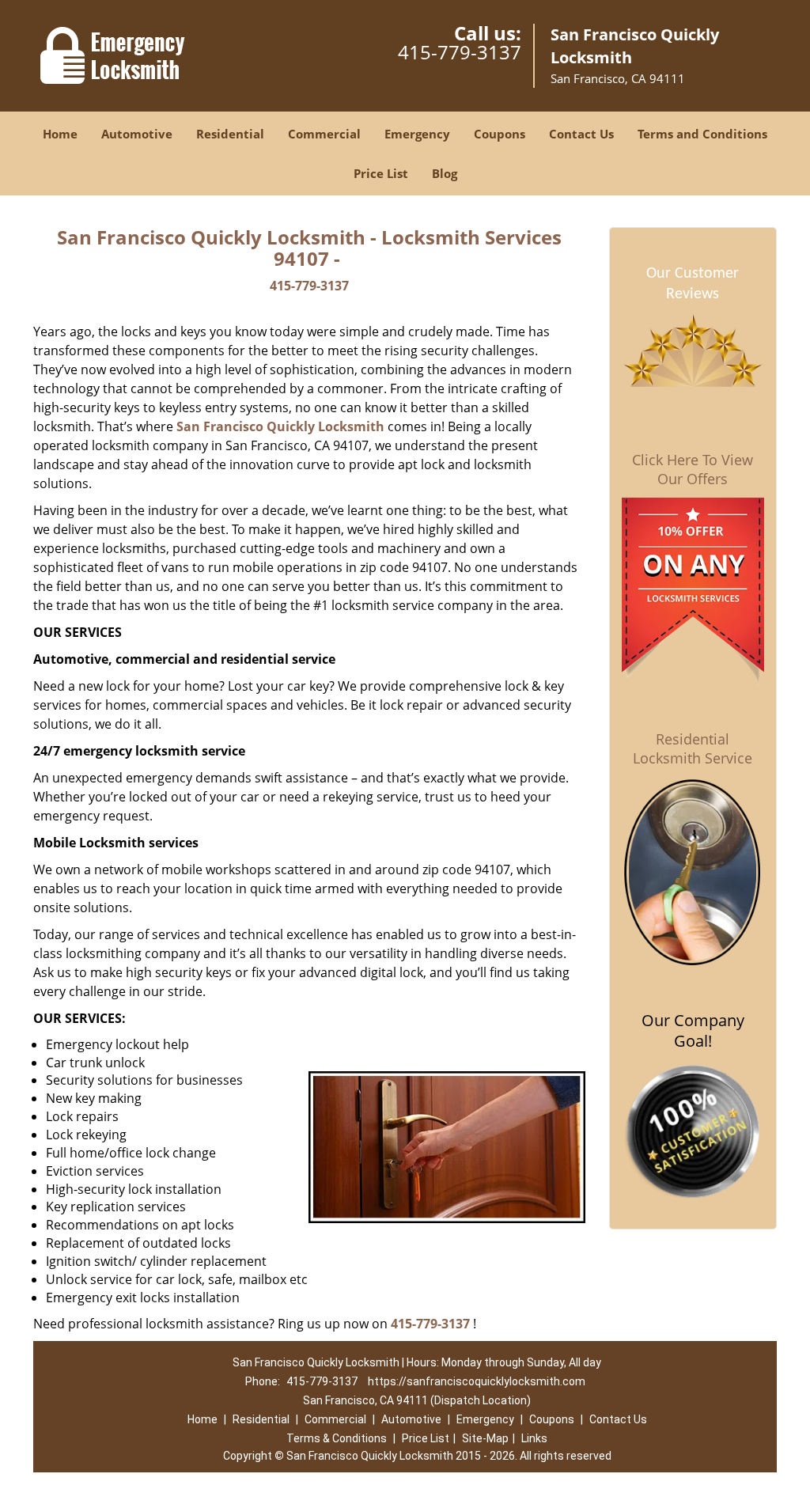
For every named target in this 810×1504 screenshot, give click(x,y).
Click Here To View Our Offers (692, 469)
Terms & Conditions (336, 1438)
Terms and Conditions (702, 134)
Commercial (324, 134)
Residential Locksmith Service (692, 748)
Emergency (417, 134)
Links (534, 1438)
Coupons (499, 134)
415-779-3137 (459, 52)
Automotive (136, 134)
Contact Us (581, 134)
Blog (444, 173)
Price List (381, 173)
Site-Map (485, 1438)
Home (60, 134)
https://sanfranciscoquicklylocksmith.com (476, 1381)
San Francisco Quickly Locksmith (280, 426)
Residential (230, 134)
